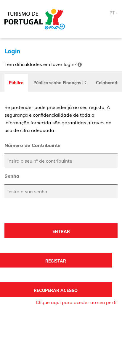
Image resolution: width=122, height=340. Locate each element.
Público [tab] (16, 82)
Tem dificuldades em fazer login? (41, 64)
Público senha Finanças (57, 82)
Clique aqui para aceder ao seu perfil (77, 302)
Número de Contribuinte (32, 145)
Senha (11, 176)
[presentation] (59, 83)
